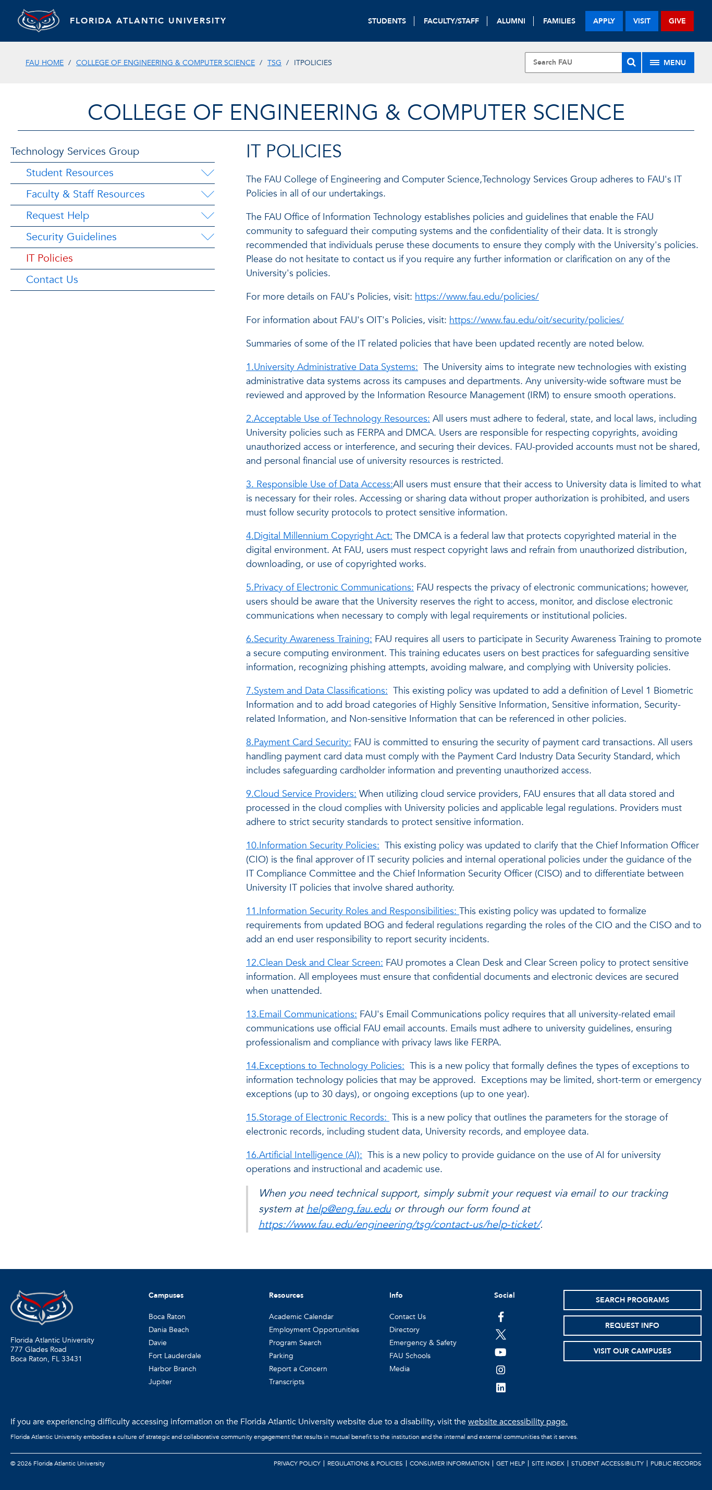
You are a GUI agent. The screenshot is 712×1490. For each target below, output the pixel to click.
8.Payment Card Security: (298, 742)
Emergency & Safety (423, 1343)
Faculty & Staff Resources (85, 194)
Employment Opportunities (314, 1330)
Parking (281, 1356)
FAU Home (45, 63)
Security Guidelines (71, 237)
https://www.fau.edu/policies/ (477, 296)
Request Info (632, 1326)
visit (641, 21)
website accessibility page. (518, 1421)
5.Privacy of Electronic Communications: (330, 587)
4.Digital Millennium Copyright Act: (319, 536)
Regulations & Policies (365, 1463)
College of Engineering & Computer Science (165, 63)
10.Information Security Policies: (312, 845)
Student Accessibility (607, 1463)
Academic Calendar (301, 1317)
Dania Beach (169, 1330)
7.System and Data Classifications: (317, 690)
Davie (158, 1343)
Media (399, 1369)
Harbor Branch (173, 1369)
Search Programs (632, 1300)
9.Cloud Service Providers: (301, 794)
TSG (274, 63)
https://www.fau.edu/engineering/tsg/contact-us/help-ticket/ (399, 1224)
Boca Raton (167, 1317)
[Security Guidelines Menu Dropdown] (207, 237)
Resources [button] (286, 1295)
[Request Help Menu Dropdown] (207, 215)
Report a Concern (298, 1369)
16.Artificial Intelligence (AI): (304, 1155)
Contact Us (52, 280)
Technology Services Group (74, 151)
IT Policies (49, 258)
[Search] (631, 62)
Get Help (510, 1463)
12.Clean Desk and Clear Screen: (314, 962)
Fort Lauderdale (175, 1356)
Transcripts (286, 1382)
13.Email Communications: (301, 1014)
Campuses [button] (166, 1295)
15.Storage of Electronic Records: (317, 1117)
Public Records (676, 1463)
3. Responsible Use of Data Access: (319, 484)
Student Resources (70, 173)
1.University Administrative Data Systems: (332, 367)
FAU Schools (410, 1356)
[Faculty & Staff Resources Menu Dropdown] (207, 194)
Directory (404, 1330)
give (677, 21)
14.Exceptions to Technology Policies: (325, 1066)
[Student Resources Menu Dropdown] (207, 173)
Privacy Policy (297, 1463)
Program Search (295, 1343)
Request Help (57, 215)
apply (604, 21)
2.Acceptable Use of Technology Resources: (338, 418)
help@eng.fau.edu (348, 1209)
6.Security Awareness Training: (309, 639)
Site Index (548, 1463)
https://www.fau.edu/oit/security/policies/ (536, 320)
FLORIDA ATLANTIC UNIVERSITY (148, 21)
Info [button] (396, 1295)
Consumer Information (449, 1463)
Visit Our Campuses (632, 1351)
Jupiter (160, 1382)
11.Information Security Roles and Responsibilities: (352, 911)
